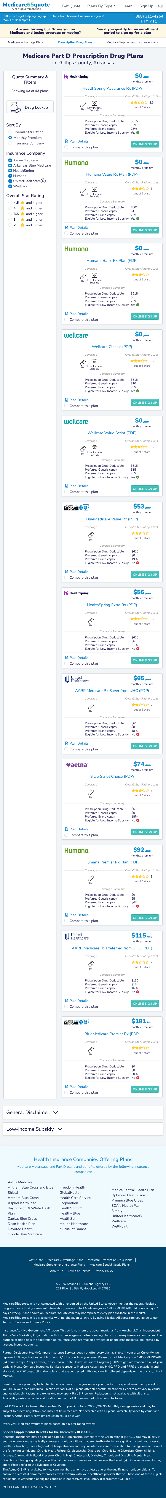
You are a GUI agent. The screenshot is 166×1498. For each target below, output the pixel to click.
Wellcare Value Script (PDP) (112, 433)
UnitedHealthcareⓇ (29, 181)
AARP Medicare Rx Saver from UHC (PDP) (112, 690)
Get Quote (71, 6)
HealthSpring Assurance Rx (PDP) (112, 88)
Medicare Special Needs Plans (110, 1264)
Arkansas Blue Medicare (32, 165)
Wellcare (20, 186)
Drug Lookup (36, 107)
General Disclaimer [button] (29, 1112)
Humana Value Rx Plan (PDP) (112, 174)
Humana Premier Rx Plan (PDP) (112, 862)
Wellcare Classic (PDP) (112, 346)
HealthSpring (23, 170)
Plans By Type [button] (99, 6)
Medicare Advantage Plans (26, 42)
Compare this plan (84, 147)
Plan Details (78, 141)
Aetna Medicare (25, 160)
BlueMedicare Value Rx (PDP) (112, 519)
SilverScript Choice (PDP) (112, 776)
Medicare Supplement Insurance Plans (132, 42)
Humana (19, 175)
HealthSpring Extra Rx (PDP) (112, 604)
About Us (56, 1271)
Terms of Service (79, 1271)
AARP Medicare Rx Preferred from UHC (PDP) (112, 948)
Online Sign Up (145, 144)
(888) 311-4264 (148, 16)
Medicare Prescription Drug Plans (110, 1260)
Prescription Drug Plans (75, 42)
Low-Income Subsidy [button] (32, 1129)
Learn (127, 6)
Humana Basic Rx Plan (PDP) (112, 260)
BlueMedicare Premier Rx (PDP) (112, 1033)
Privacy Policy (104, 1271)
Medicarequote (26, 4)
